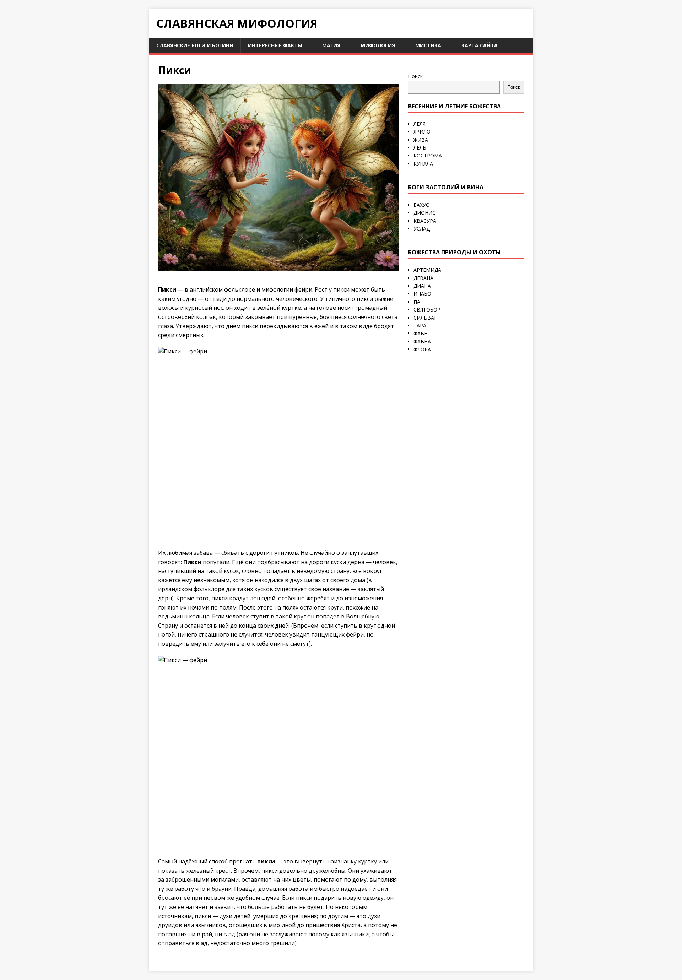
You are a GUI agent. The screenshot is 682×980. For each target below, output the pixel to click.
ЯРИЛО (422, 131)
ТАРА (419, 325)
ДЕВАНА (423, 278)
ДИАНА (422, 285)
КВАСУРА (424, 220)
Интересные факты (275, 45)
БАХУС (421, 204)
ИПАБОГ (423, 293)
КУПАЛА (423, 163)
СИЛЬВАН (425, 317)
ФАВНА (422, 341)
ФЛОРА (422, 349)
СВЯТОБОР (426, 309)
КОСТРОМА (427, 155)
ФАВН (420, 333)
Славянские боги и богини (194, 45)
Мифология (378, 45)
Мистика (428, 45)
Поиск (415, 76)
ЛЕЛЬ (419, 147)
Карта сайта (479, 45)
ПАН (418, 301)
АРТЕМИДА (427, 269)
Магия (331, 45)
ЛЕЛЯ (419, 123)
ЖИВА (420, 139)
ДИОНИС (424, 212)
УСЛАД (421, 228)
